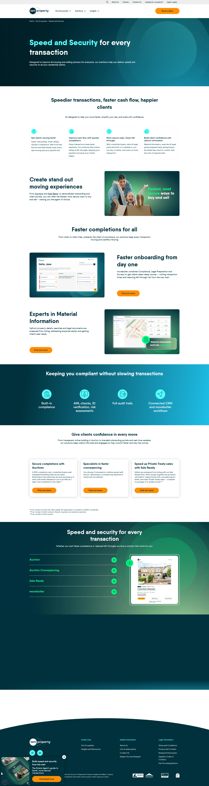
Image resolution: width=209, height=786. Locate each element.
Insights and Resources (91, 749)
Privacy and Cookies (167, 749)
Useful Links (86, 740)
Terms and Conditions (168, 745)
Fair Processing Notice (168, 763)
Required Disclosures (168, 753)
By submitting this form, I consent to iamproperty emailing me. (142, 716)
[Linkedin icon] (40, 753)
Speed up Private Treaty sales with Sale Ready (154, 465)
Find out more (128, 293)
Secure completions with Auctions (48, 465)
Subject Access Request (130, 756)
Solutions (79, 11)
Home (32, 21)
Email (117, 704)
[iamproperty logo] (39, 11)
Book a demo (167, 11)
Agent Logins (172, 2)
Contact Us (137, 2)
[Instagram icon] (32, 753)
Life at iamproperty (128, 749)
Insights (93, 11)
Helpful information (128, 740)
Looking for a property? (154, 2)
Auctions (39, 193)
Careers (126, 2)
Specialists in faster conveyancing (96, 465)
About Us (115, 2)
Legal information (166, 740)
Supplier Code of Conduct (166, 758)
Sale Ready (53, 193)
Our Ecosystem (61, 11)
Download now (46, 779)
